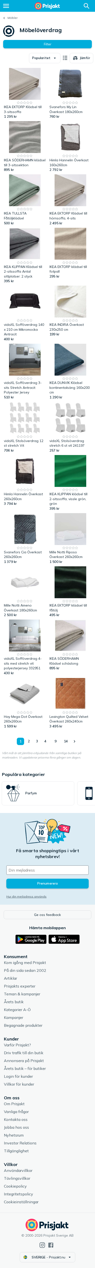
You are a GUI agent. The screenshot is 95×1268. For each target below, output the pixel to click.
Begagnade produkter (23, 1025)
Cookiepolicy (15, 1186)
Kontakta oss (16, 1119)
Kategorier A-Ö (17, 1009)
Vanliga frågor (16, 1111)
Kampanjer (13, 1017)
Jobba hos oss (16, 1127)
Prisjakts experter (19, 986)
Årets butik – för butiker (25, 1068)
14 (66, 741)
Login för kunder (18, 1076)
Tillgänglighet (16, 1150)
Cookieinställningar (21, 1201)
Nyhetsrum (14, 1135)
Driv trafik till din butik (23, 1052)
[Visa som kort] (65, 58)
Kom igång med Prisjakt (25, 962)
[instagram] (42, 1245)
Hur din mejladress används (26, 896)
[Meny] (6, 6)
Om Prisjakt (14, 1103)
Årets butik (14, 1001)
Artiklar (10, 978)
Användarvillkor (18, 1170)
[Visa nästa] (74, 741)
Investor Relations (20, 1143)
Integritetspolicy (18, 1194)
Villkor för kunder (19, 1084)
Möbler (13, 18)
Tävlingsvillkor (17, 1178)
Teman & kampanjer (22, 993)
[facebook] (51, 1245)
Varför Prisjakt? (17, 1044)
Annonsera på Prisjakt (24, 1060)
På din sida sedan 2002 (25, 970)
